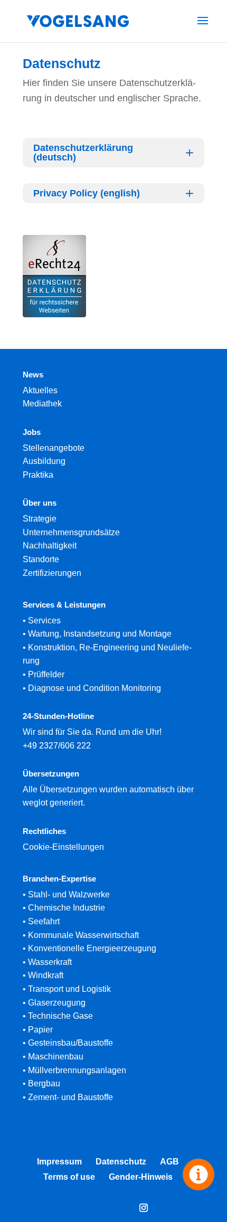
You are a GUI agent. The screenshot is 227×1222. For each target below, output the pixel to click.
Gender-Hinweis (141, 1176)
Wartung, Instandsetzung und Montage (100, 633)
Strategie (39, 518)
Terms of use (69, 1176)
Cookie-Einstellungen (63, 846)
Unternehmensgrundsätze (71, 532)
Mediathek (42, 403)
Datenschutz (121, 1161)
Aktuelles (40, 390)
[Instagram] (143, 1209)
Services (44, 620)
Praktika (38, 474)
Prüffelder (46, 674)
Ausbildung (44, 461)
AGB (169, 1161)
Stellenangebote (53, 447)
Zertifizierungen (52, 573)
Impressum (59, 1161)
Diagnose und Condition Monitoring (94, 688)
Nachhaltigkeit (50, 545)
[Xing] (95, 1209)
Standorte (41, 559)
